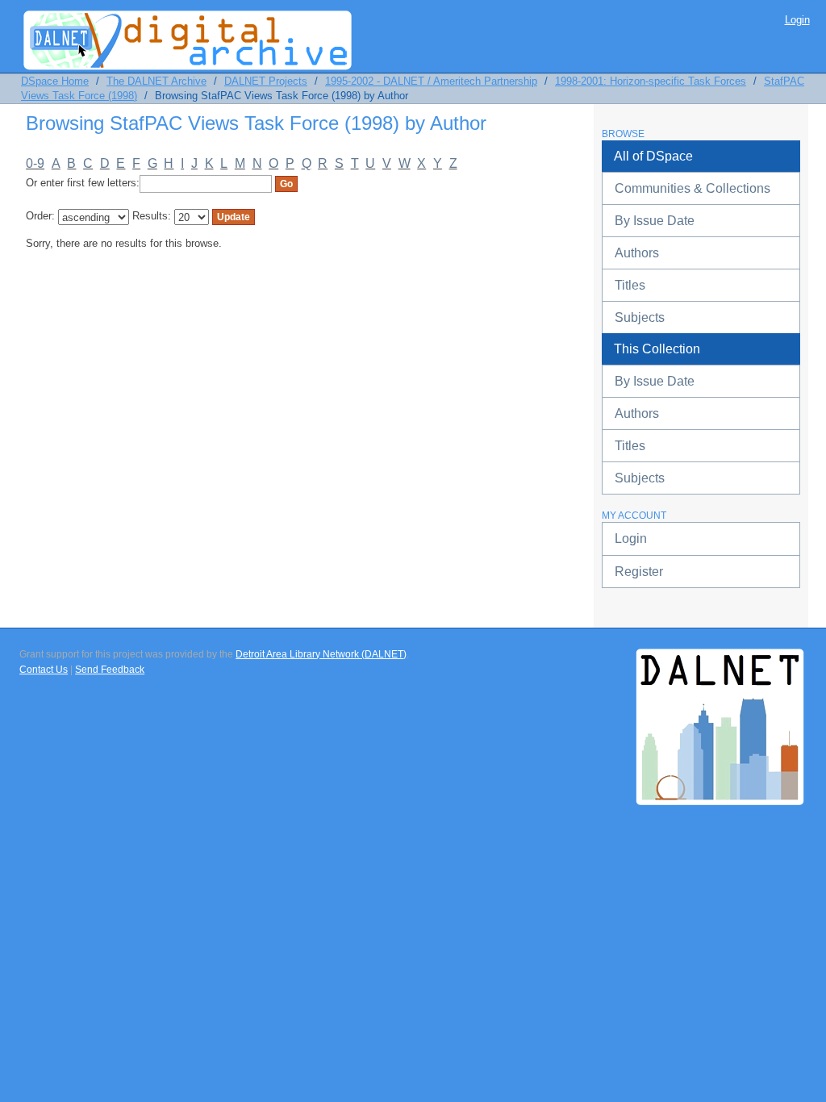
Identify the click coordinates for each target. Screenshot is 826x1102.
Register (639, 571)
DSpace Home (55, 81)
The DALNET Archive (156, 81)
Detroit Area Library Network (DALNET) (321, 654)
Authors (637, 253)
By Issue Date (655, 220)
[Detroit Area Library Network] (720, 663)
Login (797, 20)
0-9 (35, 163)
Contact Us (43, 669)
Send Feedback (109, 669)
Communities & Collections (692, 188)
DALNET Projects (265, 81)
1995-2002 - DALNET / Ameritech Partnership (431, 81)
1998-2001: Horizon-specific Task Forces (650, 81)
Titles (630, 285)
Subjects (640, 317)
